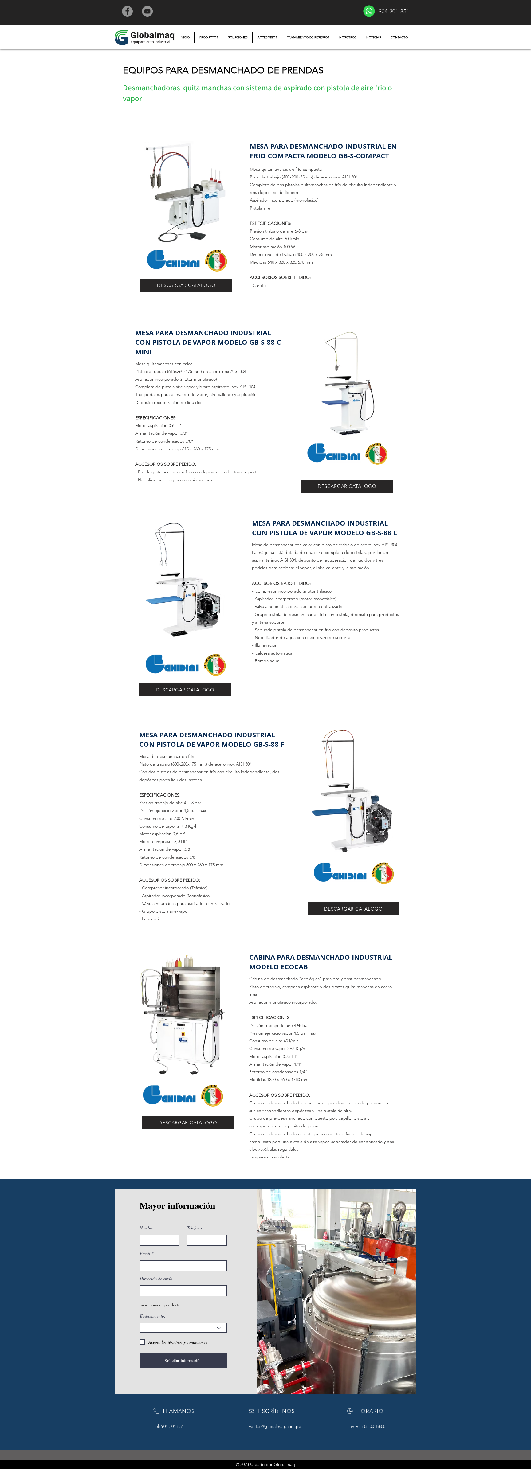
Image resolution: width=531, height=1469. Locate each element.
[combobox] (183, 1290)
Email (145, 1253)
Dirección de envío (156, 1278)
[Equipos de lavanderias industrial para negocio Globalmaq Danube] (127, 11)
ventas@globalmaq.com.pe (275, 1426)
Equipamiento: (153, 1316)
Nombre (146, 1228)
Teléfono (194, 1228)
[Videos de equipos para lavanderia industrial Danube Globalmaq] (147, 11)
